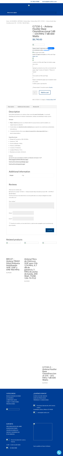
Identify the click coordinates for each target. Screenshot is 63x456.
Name (11, 213)
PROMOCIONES (10, 403)
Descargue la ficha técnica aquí (18, 159)
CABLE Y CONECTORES (12, 402)
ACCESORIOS (13, 21)
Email (10, 218)
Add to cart (45, 92)
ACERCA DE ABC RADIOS (40, 396)
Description (11, 106)
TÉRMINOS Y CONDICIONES (40, 400)
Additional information (23, 106)
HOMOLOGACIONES (11, 428)
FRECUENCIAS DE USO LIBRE (14, 426)
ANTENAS (20, 21)
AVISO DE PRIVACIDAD (39, 398)
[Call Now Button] (59, 452)
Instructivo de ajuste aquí (17, 164)
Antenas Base (27, 21)
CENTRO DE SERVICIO (12, 430)
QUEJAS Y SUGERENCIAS (13, 432)
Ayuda (50, 87)
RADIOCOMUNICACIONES (13, 396)
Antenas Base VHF (35, 21)
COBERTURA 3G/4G (11, 400)
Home (7, 21)
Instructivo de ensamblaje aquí (18, 162)
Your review (12, 201)
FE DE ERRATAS (10, 434)
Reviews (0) (36, 106)
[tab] (11, 106)
